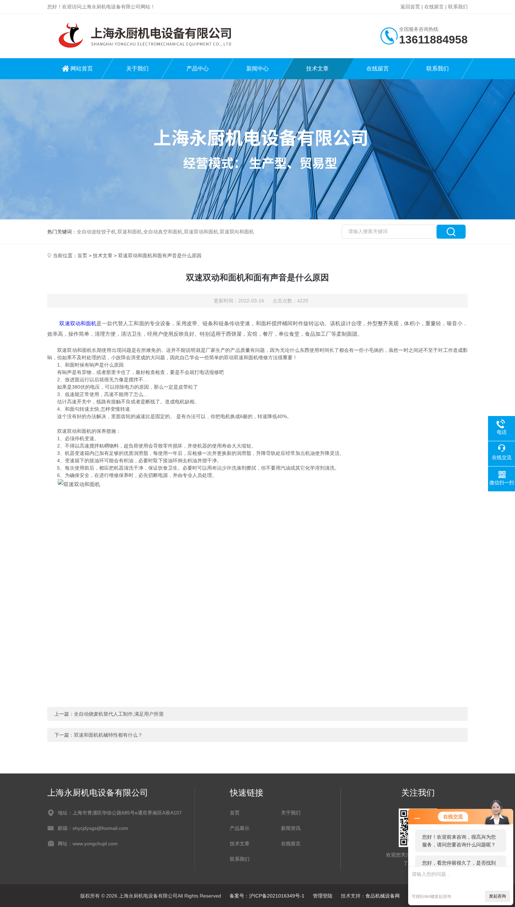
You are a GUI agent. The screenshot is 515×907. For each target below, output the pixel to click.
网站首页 (81, 68)
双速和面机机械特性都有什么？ (108, 735)
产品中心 (197, 68)
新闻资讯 (291, 828)
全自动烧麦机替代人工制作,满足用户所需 (119, 714)
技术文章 (317, 68)
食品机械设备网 (382, 896)
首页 (82, 255)
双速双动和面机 (77, 323)
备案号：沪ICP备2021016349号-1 (266, 896)
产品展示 (239, 828)
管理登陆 (322, 896)
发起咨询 (497, 896)
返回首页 (410, 6)
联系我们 (458, 6)
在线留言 (434, 6)
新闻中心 (257, 68)
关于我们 (137, 68)
